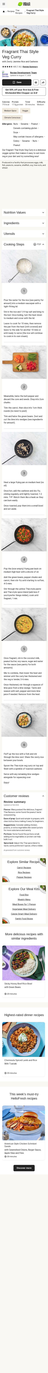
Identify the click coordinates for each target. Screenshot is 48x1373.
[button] (24, 223)
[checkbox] (3, 67)
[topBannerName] (24, 20)
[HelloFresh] (24, 4)
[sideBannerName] (24, 189)
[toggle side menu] (3, 4)
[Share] (43, 82)
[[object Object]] (36, 82)
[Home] (3, 11)
